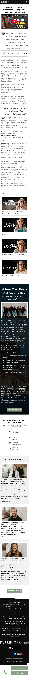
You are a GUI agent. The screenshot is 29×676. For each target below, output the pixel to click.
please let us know (18, 624)
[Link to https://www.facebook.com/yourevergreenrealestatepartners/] (15, 654)
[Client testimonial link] (14, 470)
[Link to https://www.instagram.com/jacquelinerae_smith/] (20, 654)
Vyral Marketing (19, 661)
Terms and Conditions (18, 658)
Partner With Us (14, 409)
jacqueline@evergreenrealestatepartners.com (14, 637)
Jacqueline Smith (11, 31)
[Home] (8, 2)
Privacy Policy (9, 658)
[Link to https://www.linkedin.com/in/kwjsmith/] (18, 654)
